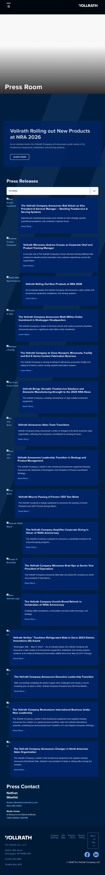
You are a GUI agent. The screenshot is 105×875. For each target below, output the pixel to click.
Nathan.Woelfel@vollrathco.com (22, 802)
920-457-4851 (14, 859)
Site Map (63, 836)
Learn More (19, 157)
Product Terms (71, 836)
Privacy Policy (81, 836)
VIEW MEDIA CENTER (17, 818)
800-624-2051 (15, 864)
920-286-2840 (14, 805)
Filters (13, 190)
